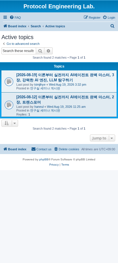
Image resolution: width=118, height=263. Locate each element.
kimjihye (40, 84)
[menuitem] (15, 17)
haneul (39, 106)
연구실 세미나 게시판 (45, 88)
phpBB (43, 159)
